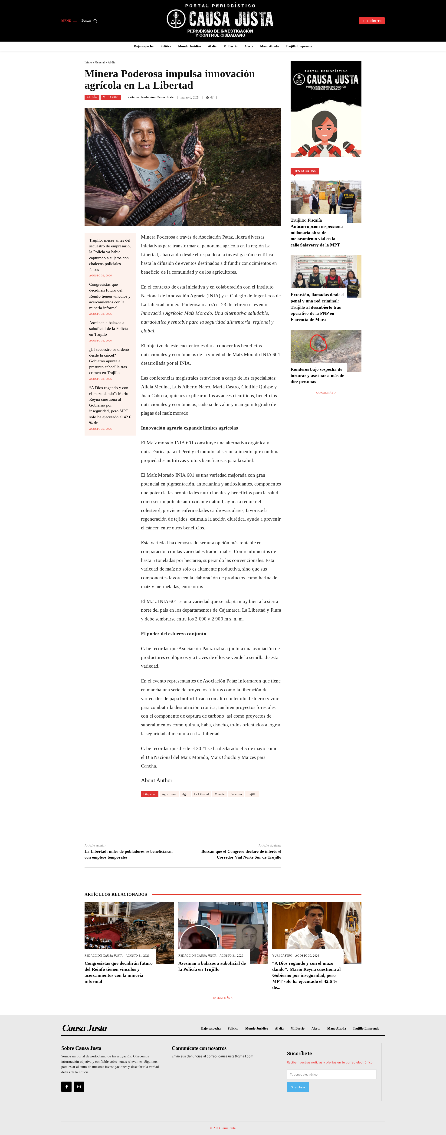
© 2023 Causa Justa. (223, 1128)
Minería (220, 794)
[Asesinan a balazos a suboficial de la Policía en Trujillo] (223, 933)
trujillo (252, 794)
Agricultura (169, 794)
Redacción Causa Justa (157, 97)
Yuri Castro (282, 955)
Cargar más (324, 392)
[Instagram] (79, 1087)
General (100, 62)
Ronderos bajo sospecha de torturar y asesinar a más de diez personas (317, 375)
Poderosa (236, 794)
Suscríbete (299, 1053)
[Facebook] (66, 1087)
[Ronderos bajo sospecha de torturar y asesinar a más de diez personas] (326, 351)
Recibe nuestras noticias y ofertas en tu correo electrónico (330, 1062)
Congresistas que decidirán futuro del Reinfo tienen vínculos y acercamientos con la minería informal (110, 296)
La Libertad (201, 794)
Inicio (88, 62)
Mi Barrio (110, 97)
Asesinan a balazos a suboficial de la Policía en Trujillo (108, 328)
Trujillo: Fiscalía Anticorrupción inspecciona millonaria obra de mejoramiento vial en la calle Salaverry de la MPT (317, 232)
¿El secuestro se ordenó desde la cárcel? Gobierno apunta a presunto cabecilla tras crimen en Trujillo (109, 361)
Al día (111, 62)
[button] (90, 21)
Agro (185, 794)
